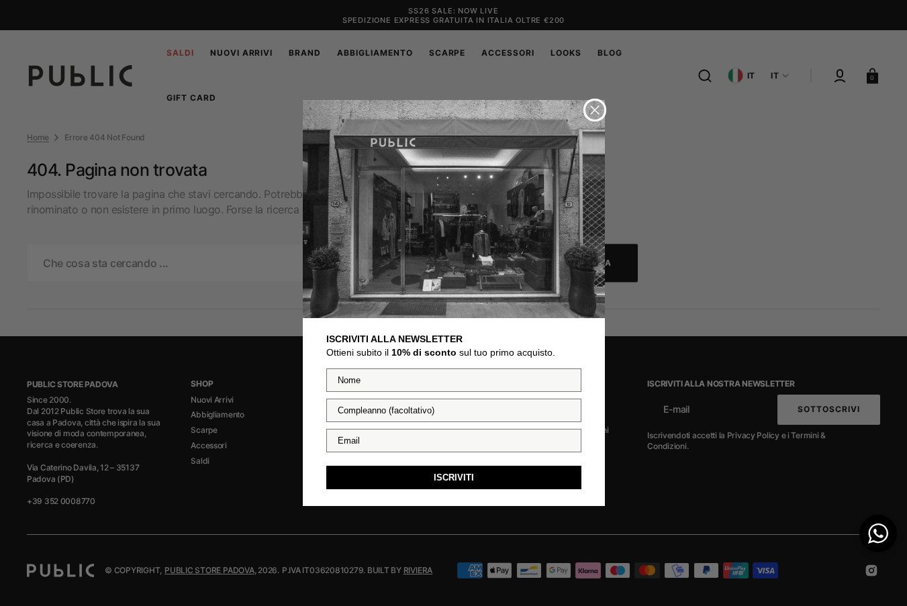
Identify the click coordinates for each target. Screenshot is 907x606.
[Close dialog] (595, 110)
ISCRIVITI (454, 477)
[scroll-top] (878, 577)
